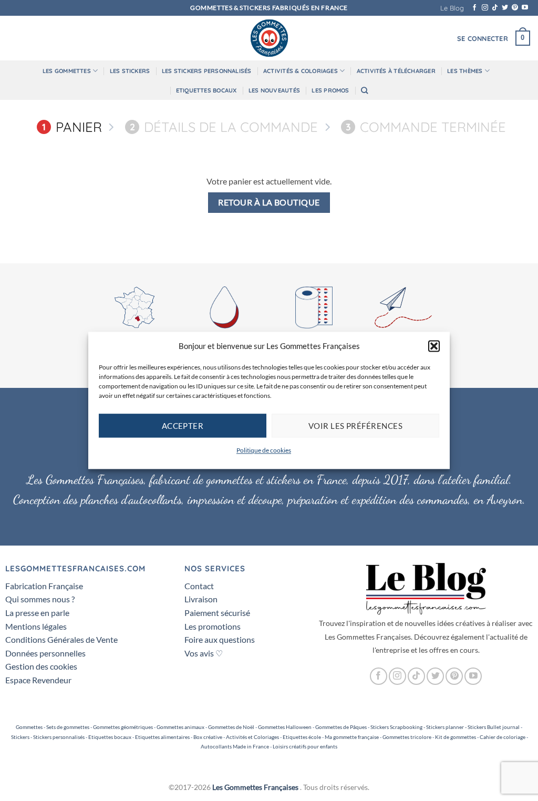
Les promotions (212, 626)
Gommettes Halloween (285, 727)
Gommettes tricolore (406, 737)
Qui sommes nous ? (40, 599)
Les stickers (130, 71)
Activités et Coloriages (252, 737)
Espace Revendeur (38, 680)
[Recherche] (364, 90)
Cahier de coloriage (502, 737)
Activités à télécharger (396, 71)
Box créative (207, 737)
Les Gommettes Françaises (255, 787)
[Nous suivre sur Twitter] (505, 8)
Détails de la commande (224, 127)
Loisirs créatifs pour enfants (305, 746)
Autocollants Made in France (235, 746)
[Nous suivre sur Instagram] (485, 8)
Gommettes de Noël (231, 727)
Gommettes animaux (180, 727)
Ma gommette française (352, 737)
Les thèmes (464, 71)
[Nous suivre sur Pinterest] (515, 8)
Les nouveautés (274, 90)
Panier (72, 127)
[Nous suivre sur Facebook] (474, 8)
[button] (434, 346)
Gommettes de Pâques (341, 727)
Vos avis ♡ (203, 653)
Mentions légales (36, 626)
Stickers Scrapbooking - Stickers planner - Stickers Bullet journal (445, 727)
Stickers (20, 737)
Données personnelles (45, 653)
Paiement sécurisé (217, 613)
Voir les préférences (355, 425)
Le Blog (452, 8)
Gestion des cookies (41, 666)
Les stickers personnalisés (207, 71)
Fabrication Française (44, 586)
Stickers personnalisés (59, 737)
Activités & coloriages (300, 71)
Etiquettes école (302, 737)
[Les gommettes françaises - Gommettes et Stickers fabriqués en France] (269, 38)
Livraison (201, 599)
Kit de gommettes (455, 737)
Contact (199, 586)
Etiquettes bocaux (206, 90)
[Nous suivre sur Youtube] (525, 8)
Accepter (183, 425)
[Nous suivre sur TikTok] (495, 8)
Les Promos (330, 90)
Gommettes (29, 727)
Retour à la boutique (268, 202)
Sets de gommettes (67, 727)
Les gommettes (67, 71)
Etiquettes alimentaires (162, 737)
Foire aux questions (219, 639)
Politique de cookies (263, 450)
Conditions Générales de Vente (61, 639)
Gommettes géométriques (123, 727)
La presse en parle (37, 613)
